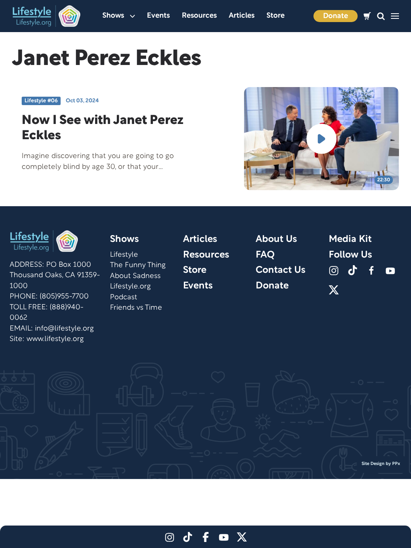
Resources (199, 15)
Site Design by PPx (381, 464)
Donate (335, 16)
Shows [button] (113, 15)
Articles (241, 15)
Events (158, 15)
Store (276, 15)
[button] (381, 16)
